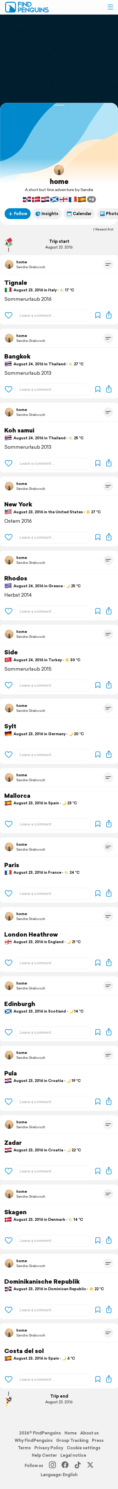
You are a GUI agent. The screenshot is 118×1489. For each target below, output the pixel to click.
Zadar (13, 1143)
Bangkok (17, 356)
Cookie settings (84, 1448)
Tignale (15, 282)
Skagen (15, 1212)
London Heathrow (31, 934)
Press (98, 1440)
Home (70, 1433)
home (59, 181)
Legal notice (73, 1455)
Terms (24, 1448)
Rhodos (15, 578)
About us (89, 1433)
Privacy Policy (48, 1448)
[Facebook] (65, 1465)
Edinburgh (19, 1004)
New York (18, 504)
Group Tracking (72, 1440)
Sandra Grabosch (30, 266)
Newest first (104, 229)
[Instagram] (52, 1465)
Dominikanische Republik (42, 1281)
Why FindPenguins (34, 1440)
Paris (11, 865)
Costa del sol (24, 1351)
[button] (110, 7)
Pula (10, 1073)
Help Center (44, 1455)
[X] (90, 1465)
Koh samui (19, 430)
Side (11, 652)
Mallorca (17, 795)
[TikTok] (77, 1465)
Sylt (10, 726)
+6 (91, 199)
